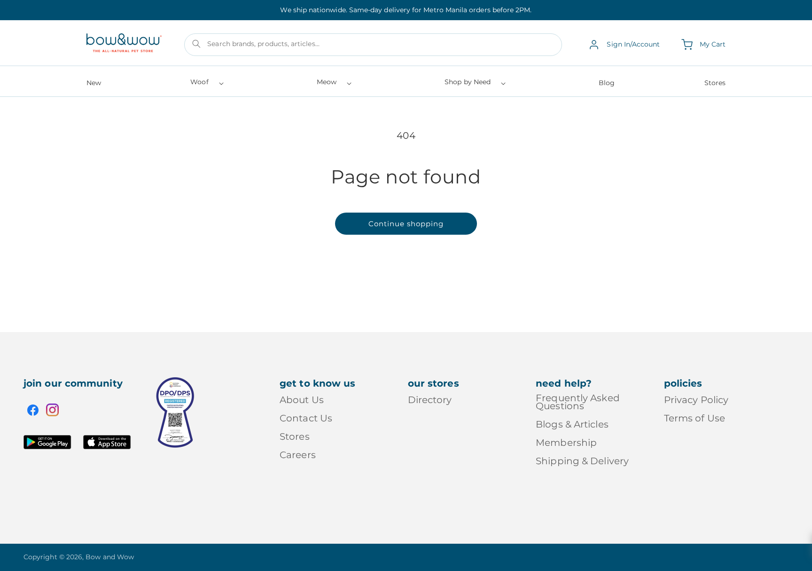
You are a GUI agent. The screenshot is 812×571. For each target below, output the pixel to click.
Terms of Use (694, 418)
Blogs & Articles (572, 424)
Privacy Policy (696, 400)
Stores (295, 436)
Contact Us (306, 418)
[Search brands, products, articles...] (196, 43)
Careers (298, 454)
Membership (566, 442)
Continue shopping (406, 223)
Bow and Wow (110, 557)
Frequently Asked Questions (578, 403)
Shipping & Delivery (582, 461)
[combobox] (373, 44)
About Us (302, 400)
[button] (206, 84)
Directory (430, 400)
